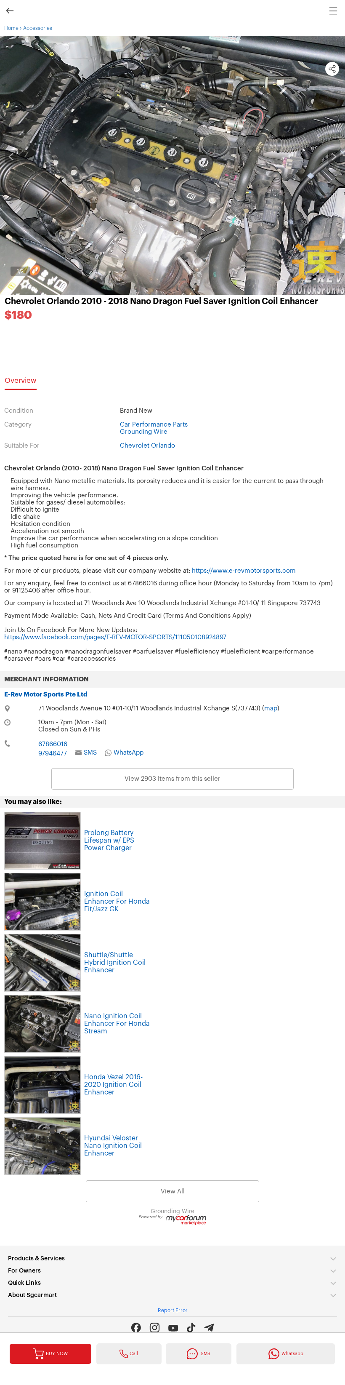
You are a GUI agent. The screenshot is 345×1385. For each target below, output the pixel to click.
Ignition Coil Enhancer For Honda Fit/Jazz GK (117, 902)
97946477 (52, 753)
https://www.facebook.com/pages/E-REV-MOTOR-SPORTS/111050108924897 (115, 637)
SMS (90, 753)
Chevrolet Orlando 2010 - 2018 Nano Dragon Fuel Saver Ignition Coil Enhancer (161, 301)
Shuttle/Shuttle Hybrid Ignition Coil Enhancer (115, 963)
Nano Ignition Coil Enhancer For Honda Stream (117, 1024)
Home (11, 28)
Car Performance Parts (154, 425)
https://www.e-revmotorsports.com (244, 571)
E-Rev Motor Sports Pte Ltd (46, 694)
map (270, 708)
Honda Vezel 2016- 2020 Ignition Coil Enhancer (113, 1085)
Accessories (37, 28)
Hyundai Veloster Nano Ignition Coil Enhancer (113, 1146)
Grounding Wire (143, 432)
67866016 (52, 744)
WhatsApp (128, 753)
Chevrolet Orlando (147, 446)
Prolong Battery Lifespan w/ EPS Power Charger (109, 840)
